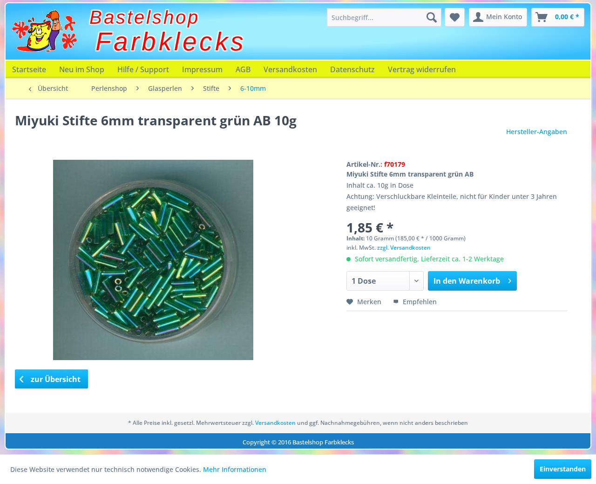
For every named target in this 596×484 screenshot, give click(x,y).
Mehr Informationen (234, 469)
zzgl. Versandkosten (404, 248)
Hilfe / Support (143, 69)
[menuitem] (384, 17)
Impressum (202, 69)
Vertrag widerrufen (422, 69)
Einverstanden (563, 468)
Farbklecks (170, 41)
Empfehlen (419, 301)
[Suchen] (431, 17)
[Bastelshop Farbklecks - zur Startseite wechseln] (44, 31)
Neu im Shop (81, 69)
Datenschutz (352, 69)
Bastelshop (144, 17)
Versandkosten (290, 69)
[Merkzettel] (455, 17)
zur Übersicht (55, 379)
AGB (243, 69)
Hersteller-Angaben (536, 131)
